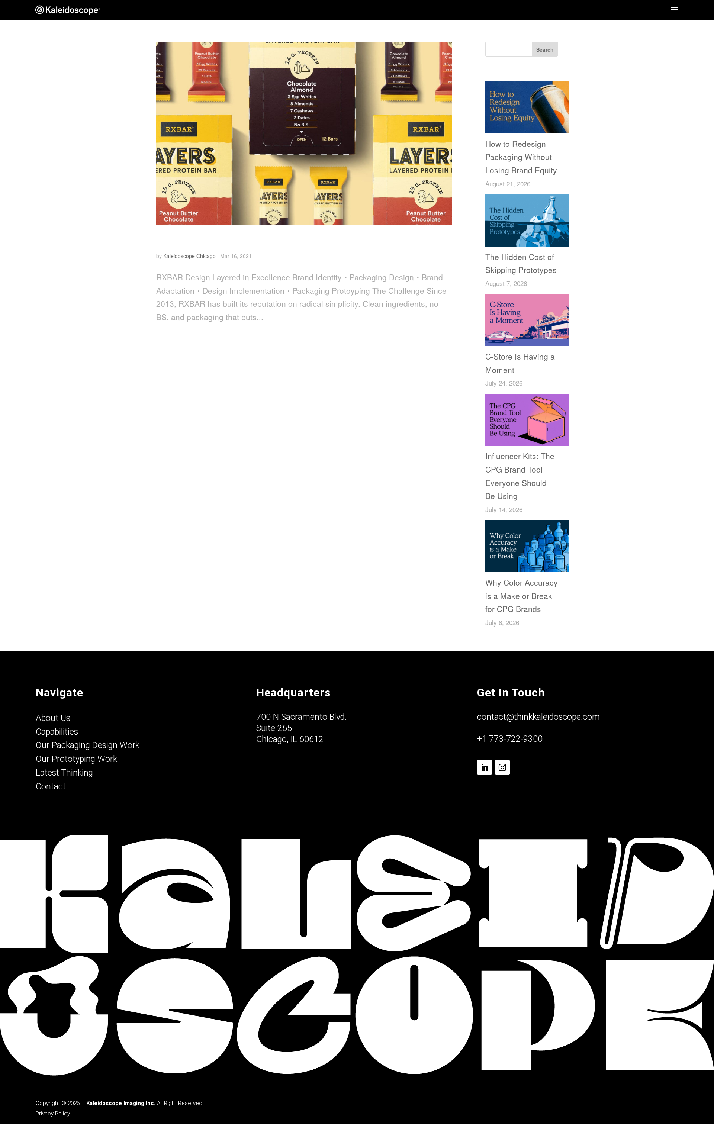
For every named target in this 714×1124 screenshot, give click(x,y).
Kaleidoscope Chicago (189, 256)
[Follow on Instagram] (502, 767)
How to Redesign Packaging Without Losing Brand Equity (521, 156)
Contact (51, 787)
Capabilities (57, 732)
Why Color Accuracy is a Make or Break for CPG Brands (521, 595)
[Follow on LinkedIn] (484, 767)
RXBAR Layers (189, 241)
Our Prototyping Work (76, 759)
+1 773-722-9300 (510, 739)
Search (545, 49)
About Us (53, 718)
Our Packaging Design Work (87, 745)
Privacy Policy (53, 1113)
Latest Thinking (64, 773)
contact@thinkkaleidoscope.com (538, 717)
